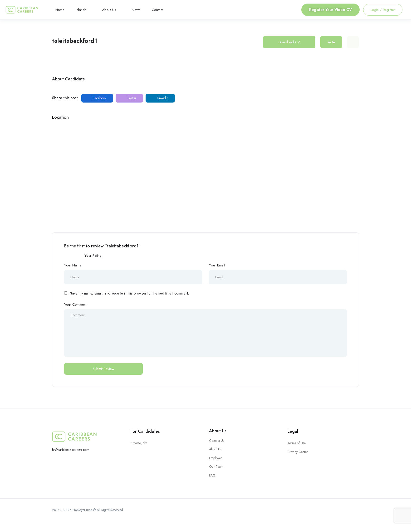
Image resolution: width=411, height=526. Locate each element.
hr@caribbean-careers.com (70, 449)
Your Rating (93, 255)
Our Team (216, 466)
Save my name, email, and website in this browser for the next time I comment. (129, 293)
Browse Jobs (139, 443)
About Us (109, 9)
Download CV (289, 42)
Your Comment (75, 304)
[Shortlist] (353, 42)
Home (59, 9)
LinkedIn (162, 98)
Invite (331, 42)
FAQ (212, 475)
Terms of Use (297, 443)
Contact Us (216, 440)
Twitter (131, 98)
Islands (82, 9)
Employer (215, 458)
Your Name (72, 265)
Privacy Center (298, 451)
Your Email (217, 265)
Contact (157, 9)
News (136, 9)
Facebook (99, 98)
